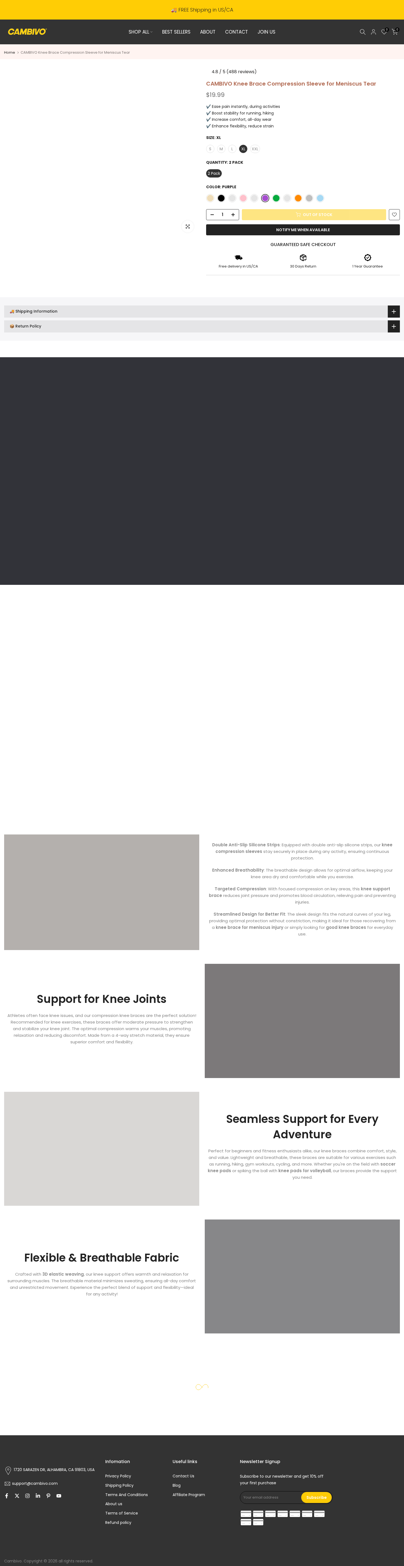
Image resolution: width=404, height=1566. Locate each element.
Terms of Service (121, 1513)
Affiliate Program (189, 1494)
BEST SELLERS (176, 32)
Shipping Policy (119, 1485)
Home (9, 52)
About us (113, 1504)
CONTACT (236, 32)
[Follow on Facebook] (6, 1496)
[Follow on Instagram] (27, 1496)
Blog (177, 1485)
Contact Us (183, 1476)
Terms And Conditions (126, 1494)
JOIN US (266, 32)
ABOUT (207, 32)
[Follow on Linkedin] (37, 1496)
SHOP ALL (139, 32)
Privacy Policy (118, 1476)
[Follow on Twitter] (17, 1496)
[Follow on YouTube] (58, 1496)
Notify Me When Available (303, 230)
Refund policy (118, 1522)
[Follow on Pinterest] (48, 1496)
